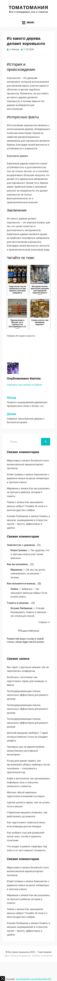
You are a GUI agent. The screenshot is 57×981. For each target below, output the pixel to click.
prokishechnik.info (42, 979)
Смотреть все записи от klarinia (24, 384)
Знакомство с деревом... (22, 545)
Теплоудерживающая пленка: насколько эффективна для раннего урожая (27, 695)
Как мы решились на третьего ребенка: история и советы (28, 492)
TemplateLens (25, 956)
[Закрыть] (2, 978)
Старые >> (44, 622)
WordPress (48, 956)
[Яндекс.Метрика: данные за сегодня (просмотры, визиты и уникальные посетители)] (28, 631)
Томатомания (28, 7)
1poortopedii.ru (24, 979)
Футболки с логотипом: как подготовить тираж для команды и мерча (27, 681)
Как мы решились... (18, 564)
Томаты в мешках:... (19, 602)
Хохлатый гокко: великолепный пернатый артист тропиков (28, 464)
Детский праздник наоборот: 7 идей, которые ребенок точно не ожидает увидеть (27, 736)
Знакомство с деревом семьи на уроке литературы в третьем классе (28, 478)
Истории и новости (25, 336)
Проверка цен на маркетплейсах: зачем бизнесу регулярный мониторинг (26, 750)
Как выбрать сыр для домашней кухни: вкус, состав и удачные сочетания (25, 836)
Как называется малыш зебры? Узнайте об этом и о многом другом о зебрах (27, 506)
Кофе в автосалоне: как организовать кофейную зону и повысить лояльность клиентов (28, 782)
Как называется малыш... (22, 583)
